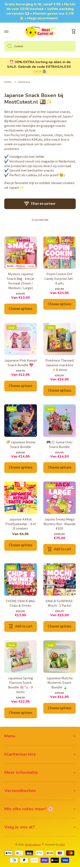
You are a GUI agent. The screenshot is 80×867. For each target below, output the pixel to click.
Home (7, 82)
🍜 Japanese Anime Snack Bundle (20, 444)
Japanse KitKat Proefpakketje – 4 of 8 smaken (20, 524)
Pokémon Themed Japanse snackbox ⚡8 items (59, 365)
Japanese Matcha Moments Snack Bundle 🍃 (59, 683)
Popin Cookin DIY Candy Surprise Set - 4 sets (59, 279)
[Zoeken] (8, 46)
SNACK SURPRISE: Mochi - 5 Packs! (59, 603)
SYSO (62, 844)
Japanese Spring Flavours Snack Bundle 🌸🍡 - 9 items (20, 685)
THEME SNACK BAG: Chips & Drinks (20, 603)
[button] (73, 31)
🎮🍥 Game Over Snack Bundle (59, 444)
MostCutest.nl (33, 844)
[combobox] (40, 46)
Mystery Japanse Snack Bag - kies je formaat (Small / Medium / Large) (20, 281)
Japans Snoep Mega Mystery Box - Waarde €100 (60, 524)
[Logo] (40, 31)
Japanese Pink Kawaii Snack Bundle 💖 (20, 362)
